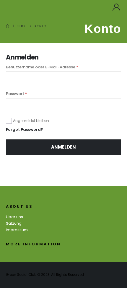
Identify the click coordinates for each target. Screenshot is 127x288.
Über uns (14, 217)
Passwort (28, 93)
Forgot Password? (24, 129)
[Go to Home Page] (7, 26)
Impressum (17, 230)
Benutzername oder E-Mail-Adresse (53, 67)
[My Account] (116, 7)
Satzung (14, 223)
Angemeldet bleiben (31, 120)
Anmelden (63, 147)
